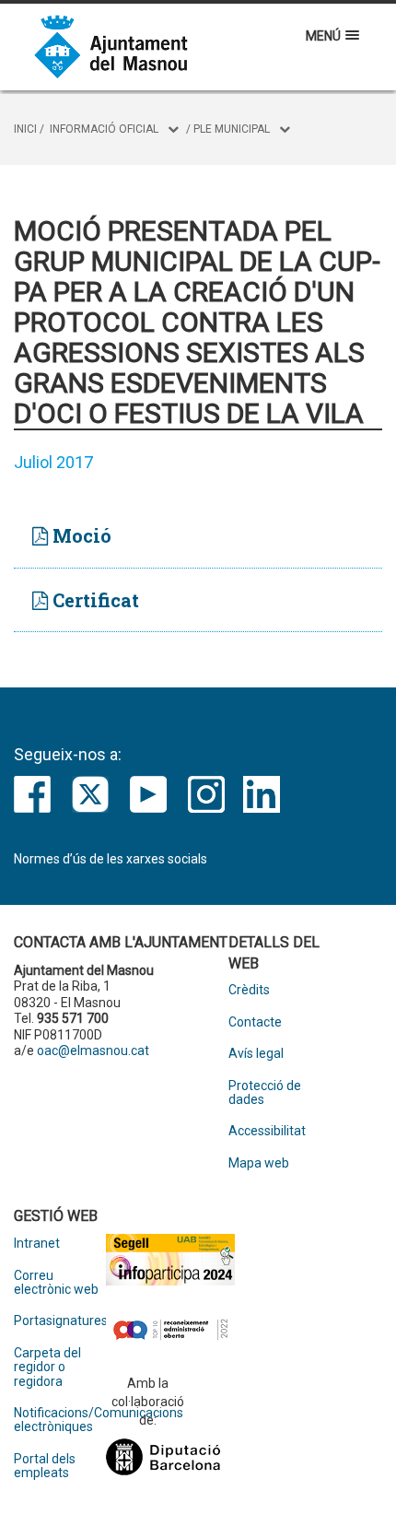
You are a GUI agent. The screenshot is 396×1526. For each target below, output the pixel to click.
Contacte (255, 1022)
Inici (25, 129)
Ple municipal (231, 129)
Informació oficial (104, 129)
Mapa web (258, 1163)
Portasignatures (60, 1321)
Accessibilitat (267, 1131)
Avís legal (256, 1054)
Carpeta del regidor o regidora (47, 1367)
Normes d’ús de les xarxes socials (110, 858)
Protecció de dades (264, 1093)
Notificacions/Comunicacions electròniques (60, 1420)
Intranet (37, 1243)
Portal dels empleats (45, 1466)
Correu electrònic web (56, 1283)
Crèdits (249, 990)
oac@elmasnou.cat (93, 1050)
